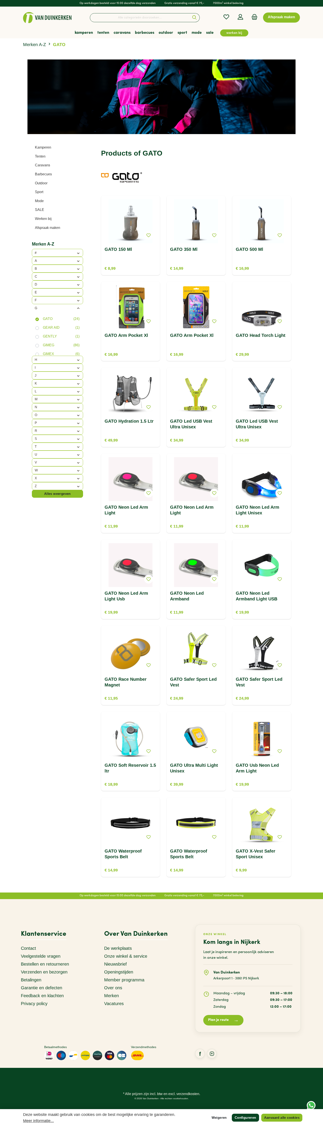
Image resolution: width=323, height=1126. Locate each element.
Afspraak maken (47, 228)
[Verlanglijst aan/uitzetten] (148, 235)
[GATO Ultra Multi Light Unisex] (196, 737)
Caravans (42, 165)
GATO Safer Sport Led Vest (193, 682)
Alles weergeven (57, 494)
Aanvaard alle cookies (281, 1117)
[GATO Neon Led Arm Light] (130, 479)
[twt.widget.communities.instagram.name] (212, 1053)
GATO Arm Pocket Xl (126, 335)
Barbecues (43, 174)
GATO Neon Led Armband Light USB (256, 596)
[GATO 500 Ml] (262, 221)
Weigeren (219, 1117)
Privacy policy (34, 1003)
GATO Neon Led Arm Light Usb (126, 596)
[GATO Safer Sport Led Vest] (196, 651)
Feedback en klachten (42, 995)
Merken (111, 995)
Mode (39, 201)
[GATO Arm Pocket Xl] (130, 307)
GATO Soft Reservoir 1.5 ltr (130, 768)
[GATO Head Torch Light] (262, 307)
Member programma (124, 979)
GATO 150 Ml (118, 249)
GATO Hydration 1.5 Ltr (129, 421)
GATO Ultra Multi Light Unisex (194, 768)
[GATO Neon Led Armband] (196, 565)
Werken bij (43, 219)
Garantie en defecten (41, 987)
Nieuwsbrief (115, 964)
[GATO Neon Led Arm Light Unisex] (262, 479)
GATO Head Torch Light (260, 335)
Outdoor (41, 183)
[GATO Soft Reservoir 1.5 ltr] (130, 737)
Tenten (40, 156)
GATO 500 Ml (249, 249)
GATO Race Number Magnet (126, 682)
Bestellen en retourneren (45, 964)
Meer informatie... (38, 1121)
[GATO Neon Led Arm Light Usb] (130, 565)
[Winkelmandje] (253, 17)
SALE (39, 210)
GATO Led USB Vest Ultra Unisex (191, 424)
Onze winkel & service (125, 956)
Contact (28, 948)
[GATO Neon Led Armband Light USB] (262, 565)
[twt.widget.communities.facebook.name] (200, 1053)
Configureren (245, 1117)
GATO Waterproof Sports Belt (123, 854)
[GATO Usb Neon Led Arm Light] (262, 737)
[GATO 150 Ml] (130, 221)
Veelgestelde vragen (40, 956)
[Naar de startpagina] (47, 17)
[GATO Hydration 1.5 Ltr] (130, 393)
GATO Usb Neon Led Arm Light (257, 768)
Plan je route (223, 1020)
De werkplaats (118, 948)
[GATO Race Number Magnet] (130, 651)
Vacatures (114, 1003)
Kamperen (43, 147)
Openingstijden (118, 972)
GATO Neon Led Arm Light (126, 510)
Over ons (113, 987)
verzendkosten (187, 1094)
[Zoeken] (194, 17)
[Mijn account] (240, 17)
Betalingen (31, 979)
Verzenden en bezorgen (44, 972)
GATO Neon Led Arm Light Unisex (257, 510)
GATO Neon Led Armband (187, 596)
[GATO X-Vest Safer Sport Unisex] (262, 823)
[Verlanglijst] (226, 17)
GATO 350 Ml (184, 249)
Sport (39, 192)
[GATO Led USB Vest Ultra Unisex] (196, 393)
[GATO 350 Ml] (196, 221)
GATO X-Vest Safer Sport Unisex (255, 854)
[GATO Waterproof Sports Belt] (130, 823)
